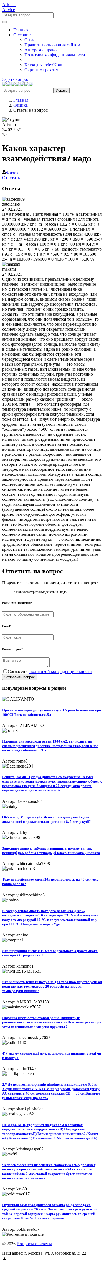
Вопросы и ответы (34, 1243)
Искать (61, 90)
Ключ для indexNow (43, 65)
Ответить (11, 177)
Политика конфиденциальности (54, 55)
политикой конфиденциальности (60, 671)
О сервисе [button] (22, 35)
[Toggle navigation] (4, 22)
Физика (20, 105)
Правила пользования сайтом (52, 45)
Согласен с (50, 671)
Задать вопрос (15, 79)
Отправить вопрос (19, 677)
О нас (29, 40)
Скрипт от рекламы (43, 70)
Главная (20, 30)
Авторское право (40, 50)
